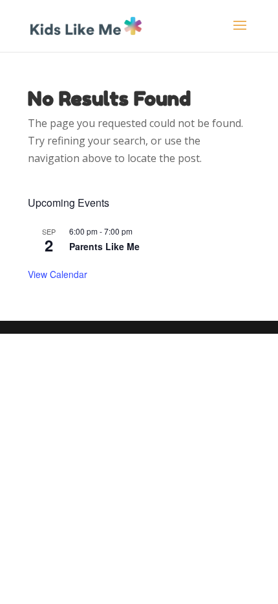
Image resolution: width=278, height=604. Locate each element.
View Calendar (57, 274)
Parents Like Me (104, 246)
